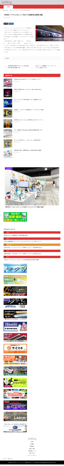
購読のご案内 (32, 448)
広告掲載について (32, 450)
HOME (32, 441)
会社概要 (32, 444)
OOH (8, 7)
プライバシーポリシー (32, 455)
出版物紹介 (32, 446)
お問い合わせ (32, 453)
